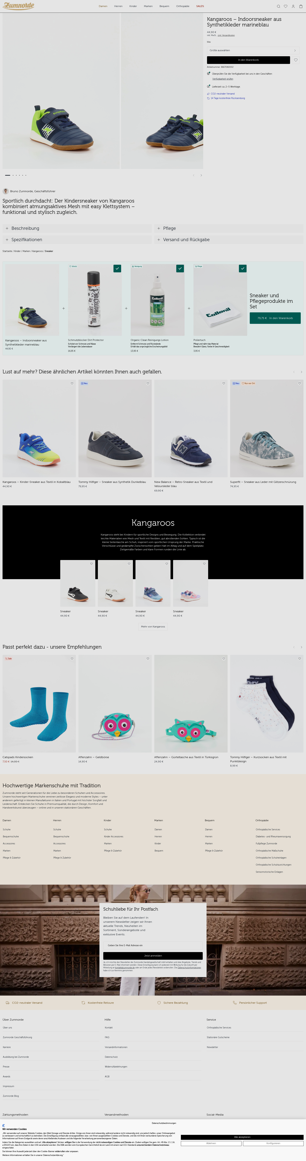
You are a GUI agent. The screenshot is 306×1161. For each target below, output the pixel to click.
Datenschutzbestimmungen (164, 1123)
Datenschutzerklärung (53, 1155)
